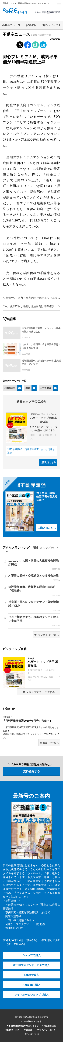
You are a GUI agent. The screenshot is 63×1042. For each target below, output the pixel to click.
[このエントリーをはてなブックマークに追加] (43, 44)
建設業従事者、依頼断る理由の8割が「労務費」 (34, 590)
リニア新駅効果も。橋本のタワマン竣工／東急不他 (34, 620)
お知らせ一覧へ (50, 742)
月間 (35, 547)
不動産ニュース (11, 25)
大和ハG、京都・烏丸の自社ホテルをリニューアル (32, 297)
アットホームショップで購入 (32, 994)
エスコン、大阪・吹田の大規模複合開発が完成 (34, 564)
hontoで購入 (31, 975)
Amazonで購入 (32, 984)
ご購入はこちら (48, 462)
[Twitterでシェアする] (20, 44)
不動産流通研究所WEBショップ (23, 1026)
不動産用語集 (49, 1026)
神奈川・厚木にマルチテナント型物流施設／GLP (34, 605)
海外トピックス (52, 25)
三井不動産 (45, 388)
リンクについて (32, 1034)
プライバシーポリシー (47, 1030)
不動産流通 (10, 388)
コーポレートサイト (32, 1021)
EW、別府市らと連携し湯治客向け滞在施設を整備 (31, 306)
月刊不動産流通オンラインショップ (28, 734)
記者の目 (31, 25)
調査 (28, 388)
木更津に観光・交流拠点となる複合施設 (34, 577)
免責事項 (27, 1030)
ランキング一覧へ (48, 635)
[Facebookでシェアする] (27, 45)
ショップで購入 (31, 955)
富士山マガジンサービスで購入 (31, 965)
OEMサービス (12, 1030)
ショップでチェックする (40, 692)
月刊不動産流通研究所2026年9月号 (23, 727)
